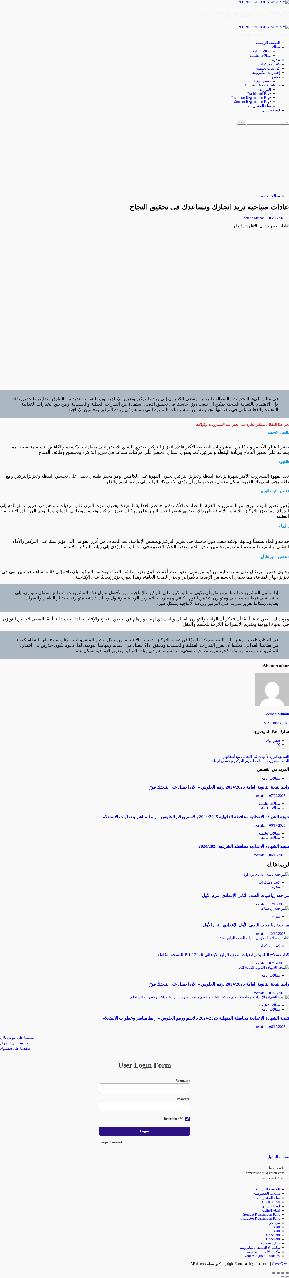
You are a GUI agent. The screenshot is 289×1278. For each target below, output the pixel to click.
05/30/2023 (277, 218)
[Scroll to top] (287, 1268)
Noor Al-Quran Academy (262, 1256)
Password (183, 1099)
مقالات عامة (261, 51)
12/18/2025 (277, 904)
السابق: (256, 756)
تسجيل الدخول (278, 1157)
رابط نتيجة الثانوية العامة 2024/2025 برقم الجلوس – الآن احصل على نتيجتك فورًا (218, 787)
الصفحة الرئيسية (267, 43)
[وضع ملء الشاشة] (282, 1273)
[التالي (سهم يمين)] (282, 1277)
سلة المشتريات (259, 106)
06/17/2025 (277, 825)
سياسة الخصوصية (266, 1193)
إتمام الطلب (271, 1210)
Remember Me (174, 1118)
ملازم (276, 60)
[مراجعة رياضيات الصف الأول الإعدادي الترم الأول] (275, 908)
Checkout (273, 1235)
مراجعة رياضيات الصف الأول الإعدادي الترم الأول (246, 925)
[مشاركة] (278, 1273)
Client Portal (271, 1202)
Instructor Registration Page (251, 98)
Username (183, 1080)
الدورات (265, 89)
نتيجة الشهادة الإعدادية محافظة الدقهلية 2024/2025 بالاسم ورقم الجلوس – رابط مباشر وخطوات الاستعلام (195, 816)
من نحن (274, 1223)
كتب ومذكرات (269, 64)
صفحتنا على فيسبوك (15, 1048)
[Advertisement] (144, 158)
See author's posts (276, 723)
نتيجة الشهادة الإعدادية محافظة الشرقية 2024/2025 (243, 846)
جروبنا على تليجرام (14, 1043)
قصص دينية (262, 81)
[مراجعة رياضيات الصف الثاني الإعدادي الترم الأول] (265, 874)
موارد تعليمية (270, 1243)
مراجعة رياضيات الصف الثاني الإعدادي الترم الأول (245, 895)
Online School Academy (262, 85)
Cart (277, 1227)
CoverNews (280, 1264)
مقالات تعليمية (260, 55)
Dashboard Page (259, 93)
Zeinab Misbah (254, 218)
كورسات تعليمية (268, 68)
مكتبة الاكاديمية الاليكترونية (260, 1247)
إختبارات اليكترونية (266, 73)
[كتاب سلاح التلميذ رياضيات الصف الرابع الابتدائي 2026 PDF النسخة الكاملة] (254, 938)
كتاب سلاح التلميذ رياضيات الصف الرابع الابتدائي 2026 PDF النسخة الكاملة (223, 954)
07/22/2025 (277, 796)
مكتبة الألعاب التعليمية (263, 1252)
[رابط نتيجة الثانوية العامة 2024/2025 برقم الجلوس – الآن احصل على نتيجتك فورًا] (264, 967)
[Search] (287, 118)
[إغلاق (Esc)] (273, 1273)
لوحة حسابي (270, 110)
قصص (275, 77)
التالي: (249, 761)
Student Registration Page (252, 102)
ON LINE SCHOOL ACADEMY (243, 14)
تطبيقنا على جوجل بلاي (17, 1038)
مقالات (275, 47)
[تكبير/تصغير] (287, 1273)
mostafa (260, 796)
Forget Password (110, 1142)
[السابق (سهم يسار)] (287, 1277)
